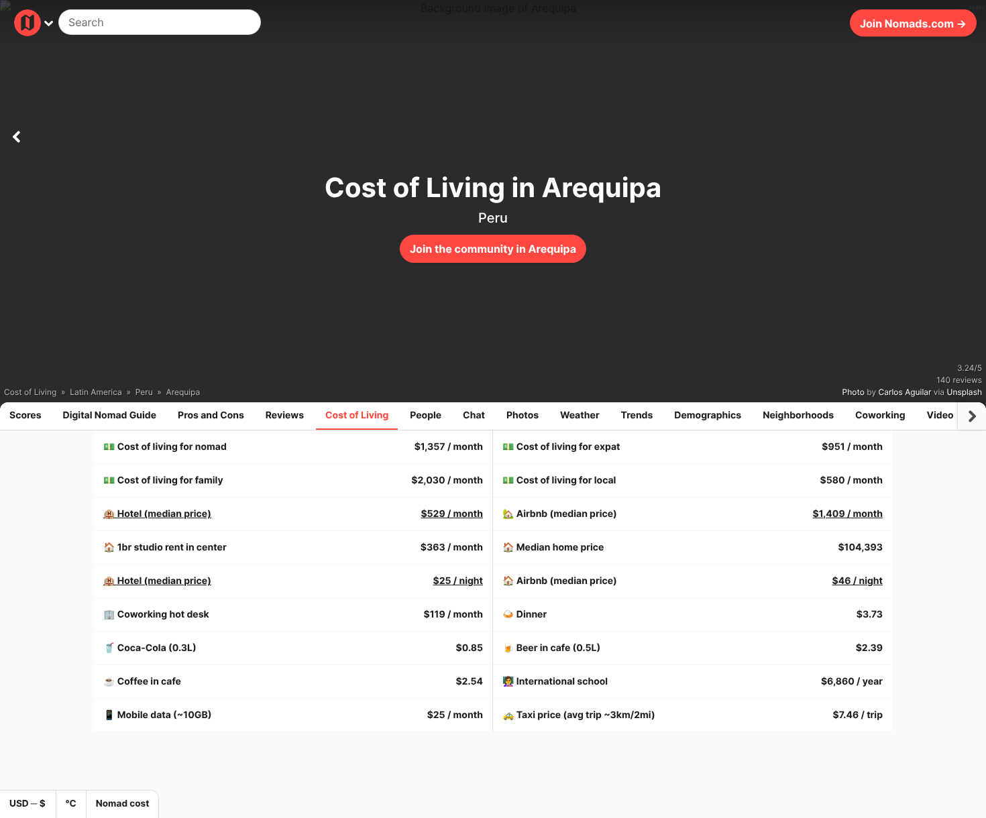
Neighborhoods (798, 415)
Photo (853, 392)
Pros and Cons (211, 415)
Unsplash (964, 392)
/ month (452, 514)
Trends (637, 415)
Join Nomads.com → (913, 23)
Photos (522, 415)
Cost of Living (356, 415)
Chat (474, 415)
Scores (25, 415)
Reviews (285, 415)
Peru (493, 218)
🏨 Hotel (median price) (157, 514)
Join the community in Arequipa (493, 248)
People (425, 415)
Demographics (707, 415)
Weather (580, 415)
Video (939, 415)
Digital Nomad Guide (110, 415)
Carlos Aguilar (905, 392)
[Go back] (16, 134)
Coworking (880, 415)
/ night (458, 581)
